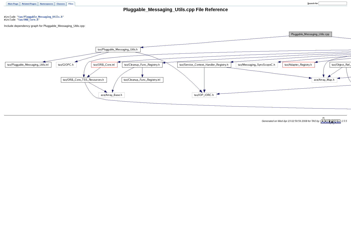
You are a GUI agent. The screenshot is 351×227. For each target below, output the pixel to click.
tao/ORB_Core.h (28, 19)
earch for (313, 3)
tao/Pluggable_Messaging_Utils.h (40, 16)
